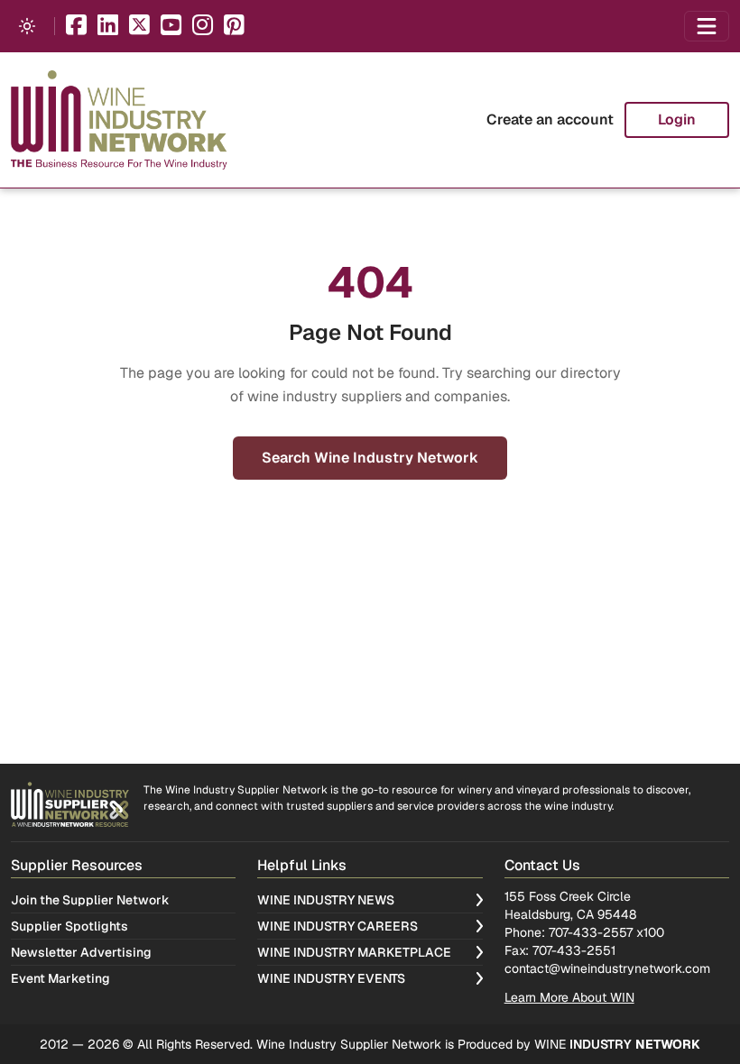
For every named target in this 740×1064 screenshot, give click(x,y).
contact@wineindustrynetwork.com (607, 968)
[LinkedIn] (107, 27)
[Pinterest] (234, 27)
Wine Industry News (325, 900)
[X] (139, 27)
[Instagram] (202, 27)
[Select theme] (27, 26)
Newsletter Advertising (81, 952)
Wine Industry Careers (337, 926)
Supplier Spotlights (69, 926)
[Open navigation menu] (706, 26)
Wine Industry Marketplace (354, 952)
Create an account (550, 119)
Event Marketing (60, 978)
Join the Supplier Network (90, 900)
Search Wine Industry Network (370, 457)
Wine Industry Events (331, 978)
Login (677, 119)
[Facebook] (76, 27)
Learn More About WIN (569, 997)
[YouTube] (171, 27)
